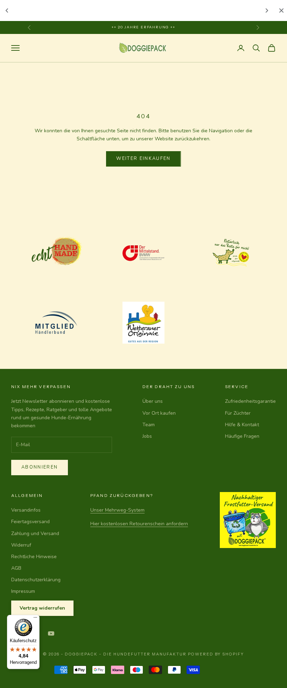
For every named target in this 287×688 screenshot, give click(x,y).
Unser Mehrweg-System (117, 510)
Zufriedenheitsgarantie (250, 401)
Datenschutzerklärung (36, 579)
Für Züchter (238, 413)
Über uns (152, 401)
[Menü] (35, 619)
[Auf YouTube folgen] (51, 633)
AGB (16, 568)
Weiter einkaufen (143, 158)
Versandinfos (26, 510)
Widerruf (21, 545)
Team (148, 424)
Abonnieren (39, 467)
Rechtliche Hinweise (34, 556)
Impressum (23, 591)
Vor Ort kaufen (159, 413)
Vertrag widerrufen (42, 608)
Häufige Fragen (242, 436)
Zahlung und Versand (35, 533)
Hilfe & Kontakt (242, 424)
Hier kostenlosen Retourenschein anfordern (139, 523)
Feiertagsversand (30, 521)
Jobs (147, 436)
